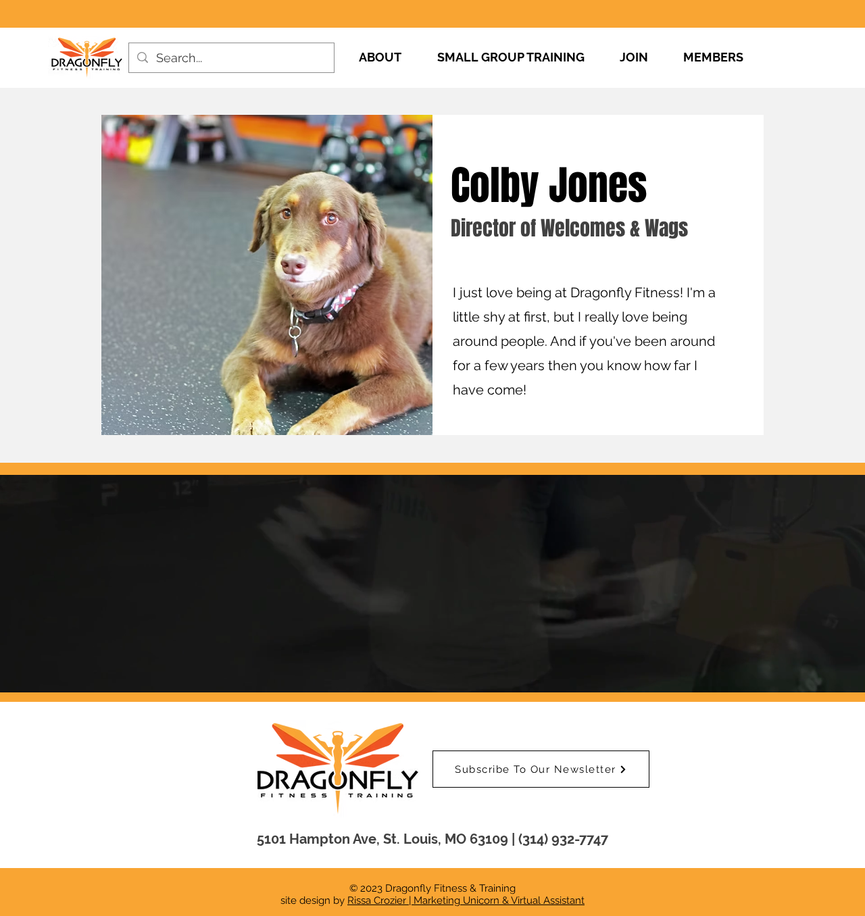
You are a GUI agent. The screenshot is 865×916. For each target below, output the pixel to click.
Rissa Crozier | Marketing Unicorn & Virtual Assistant (466, 900)
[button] (540, 769)
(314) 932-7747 (563, 839)
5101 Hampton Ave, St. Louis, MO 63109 (382, 839)
